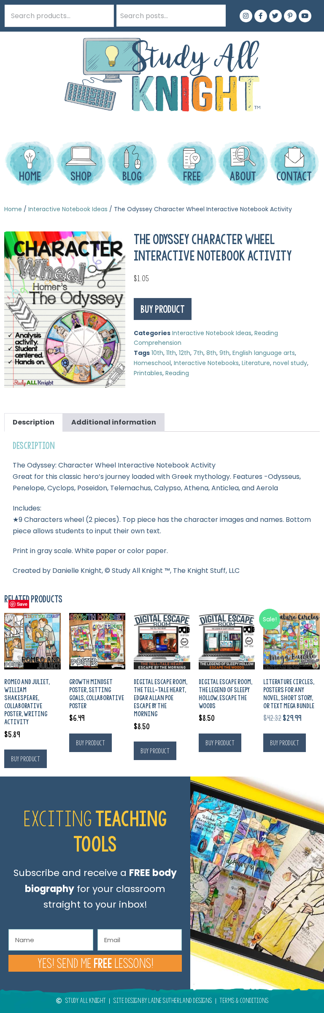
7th (198, 353)
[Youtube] (305, 16)
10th (157, 353)
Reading (177, 373)
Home (13, 209)
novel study (290, 363)
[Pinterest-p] (290, 16)
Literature (256, 363)
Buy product (162, 309)
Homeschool (152, 363)
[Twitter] (275, 16)
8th (211, 353)
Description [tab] (33, 422)
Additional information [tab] (113, 422)
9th (224, 353)
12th (184, 353)
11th (171, 353)
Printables (148, 373)
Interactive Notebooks (206, 363)
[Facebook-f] (260, 16)
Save (22, 604)
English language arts (263, 353)
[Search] (215, 16)
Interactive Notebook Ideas (68, 209)
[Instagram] (246, 16)
